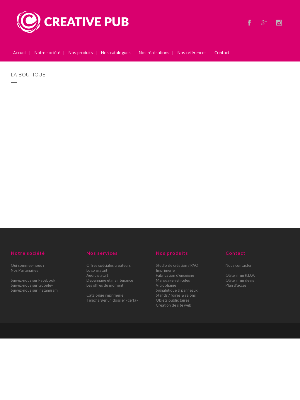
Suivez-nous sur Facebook (33, 280)
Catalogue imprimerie (104, 295)
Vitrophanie (166, 285)
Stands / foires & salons (176, 295)
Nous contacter (239, 265)
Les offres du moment (104, 285)
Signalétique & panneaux (177, 290)
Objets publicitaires (172, 300)
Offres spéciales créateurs (108, 265)
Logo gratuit (96, 270)
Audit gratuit (97, 275)
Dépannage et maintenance (109, 280)
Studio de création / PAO (177, 265)
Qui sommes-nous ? (28, 265)
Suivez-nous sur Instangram (34, 290)
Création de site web (173, 305)
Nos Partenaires (24, 270)
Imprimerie (165, 270)
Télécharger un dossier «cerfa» (112, 300)
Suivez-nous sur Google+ (32, 285)
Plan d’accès (236, 285)
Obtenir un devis (240, 280)
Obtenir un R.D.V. (240, 275)
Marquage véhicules (173, 280)
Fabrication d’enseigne (175, 275)
